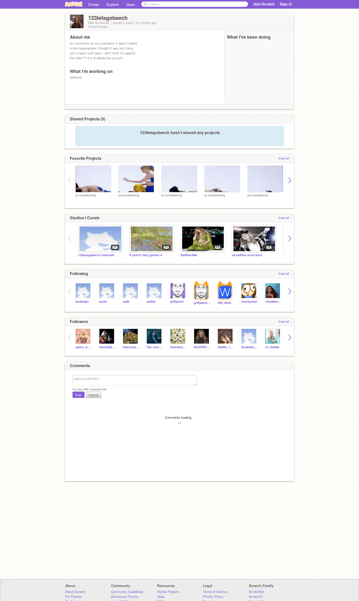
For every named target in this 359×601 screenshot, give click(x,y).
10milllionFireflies (273, 302)
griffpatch (177, 302)
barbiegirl (82, 302)
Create (93, 4)
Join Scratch (264, 4)
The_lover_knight (155, 347)
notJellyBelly (107, 347)
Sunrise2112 (178, 347)
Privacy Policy (213, 596)
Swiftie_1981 (226, 347)
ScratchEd (256, 591)
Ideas (130, 4)
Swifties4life (188, 255)
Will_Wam (224, 303)
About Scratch (75, 591)
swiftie (151, 302)
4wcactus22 (131, 347)
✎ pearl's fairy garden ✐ (146, 255)
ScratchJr (256, 596)
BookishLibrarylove (249, 347)
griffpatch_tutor (202, 303)
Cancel (93, 395)
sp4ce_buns (83, 347)
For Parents (73, 596)
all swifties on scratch (247, 255)
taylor (103, 302)
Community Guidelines (127, 591)
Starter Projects (168, 591)
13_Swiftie (272, 347)
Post (78, 395)
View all (283, 158)
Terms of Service (215, 591)
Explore (112, 4)
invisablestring (87, 195)
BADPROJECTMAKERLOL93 (202, 347)
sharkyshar (249, 302)
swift (126, 302)
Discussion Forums (124, 596)
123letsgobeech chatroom (96, 255)
